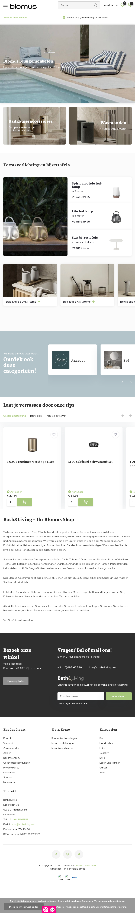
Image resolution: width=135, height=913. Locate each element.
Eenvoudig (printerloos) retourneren (87, 17)
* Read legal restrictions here (72, 703)
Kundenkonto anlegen (64, 738)
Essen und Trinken (109, 762)
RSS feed (90, 865)
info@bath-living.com (103, 667)
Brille (102, 757)
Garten (103, 767)
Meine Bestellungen (63, 743)
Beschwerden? (11, 757)
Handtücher (106, 743)
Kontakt (7, 738)
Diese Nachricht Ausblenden (23, 906)
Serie (102, 772)
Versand (8, 743)
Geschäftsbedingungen (16, 762)
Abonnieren (118, 696)
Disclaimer (9, 772)
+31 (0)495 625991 (70, 667)
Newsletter (9, 782)
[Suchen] (95, 5)
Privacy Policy (11, 767)
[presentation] (122, 382)
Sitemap (8, 777)
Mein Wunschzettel (62, 748)
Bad (101, 738)
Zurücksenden (11, 748)
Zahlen (7, 752)
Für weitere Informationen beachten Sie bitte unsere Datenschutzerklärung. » (89, 906)
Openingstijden (15, 681)
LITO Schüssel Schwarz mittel (90, 462)
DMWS (79, 865)
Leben (102, 748)
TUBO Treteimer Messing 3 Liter (30, 462)
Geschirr (104, 752)
